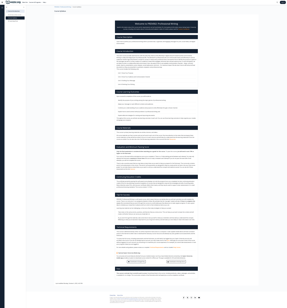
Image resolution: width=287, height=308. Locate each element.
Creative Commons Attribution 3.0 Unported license (127, 298)
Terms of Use (120, 295)
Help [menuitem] (44, 2)
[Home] (2, 7)
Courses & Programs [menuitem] (35, 2)
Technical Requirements (157, 247)
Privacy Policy (112, 295)
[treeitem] (15, 16)
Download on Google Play (137, 261)
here (168, 240)
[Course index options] (23, 7)
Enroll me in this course (14, 15)
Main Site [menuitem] (25, 2)
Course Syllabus (12, 18)
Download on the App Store (177, 261)
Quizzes (132, 169)
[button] (277, 2)
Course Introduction (14, 11)
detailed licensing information (135, 299)
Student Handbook (183, 29)
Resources (173, 139)
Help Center (177, 247)
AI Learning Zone (13, 21)
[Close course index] (6, 7)
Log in (283, 2)
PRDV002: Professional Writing (62, 7)
